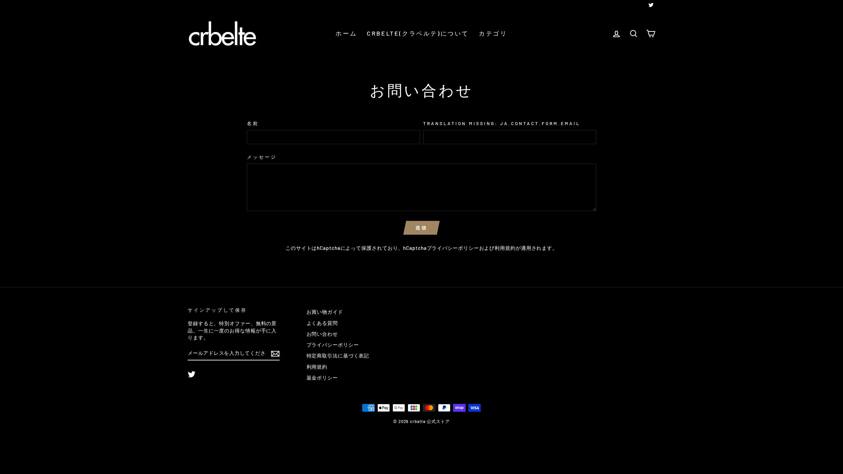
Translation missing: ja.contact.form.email (501, 123)
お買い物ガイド (325, 312)
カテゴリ (493, 33)
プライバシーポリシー (453, 248)
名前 (253, 123)
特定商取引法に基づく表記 (338, 355)
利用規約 (505, 248)
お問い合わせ (322, 334)
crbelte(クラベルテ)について (418, 33)
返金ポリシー (322, 378)
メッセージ (262, 157)
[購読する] (275, 353)
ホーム (346, 33)
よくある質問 (322, 323)
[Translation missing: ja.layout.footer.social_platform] (192, 374)
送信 (421, 227)
